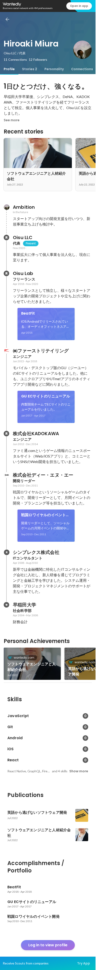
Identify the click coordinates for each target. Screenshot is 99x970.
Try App (83, 963)
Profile (9, 69)
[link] (46, 324)
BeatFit (28, 313)
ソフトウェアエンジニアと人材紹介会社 (31, 666)
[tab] (9, 69)
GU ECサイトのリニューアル (45, 396)
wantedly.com (24, 658)
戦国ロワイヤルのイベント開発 (45, 515)
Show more (78, 771)
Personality (54, 69)
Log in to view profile (47, 945)
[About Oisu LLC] (6, 237)
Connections (82, 69)
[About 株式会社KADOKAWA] (6, 433)
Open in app (79, 6)
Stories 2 (29, 69)
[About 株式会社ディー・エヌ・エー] (6, 475)
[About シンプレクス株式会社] (6, 552)
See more (12, 120)
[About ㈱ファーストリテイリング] (6, 351)
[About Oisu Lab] (6, 273)
